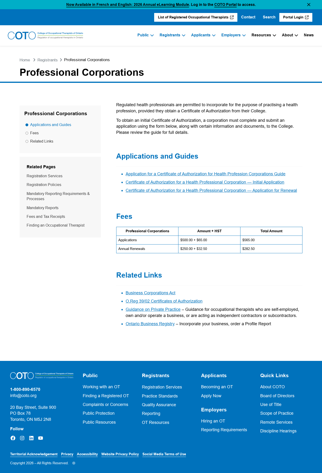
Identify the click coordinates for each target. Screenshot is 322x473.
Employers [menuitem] (231, 35)
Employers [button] (214, 410)
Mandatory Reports (42, 208)
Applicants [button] (214, 375)
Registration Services (44, 176)
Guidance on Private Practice (153, 309)
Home (25, 60)
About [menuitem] (287, 35)
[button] (309, 4)
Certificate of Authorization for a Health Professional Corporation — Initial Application (205, 182)
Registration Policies (44, 184)
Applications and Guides (50, 124)
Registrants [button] (155, 375)
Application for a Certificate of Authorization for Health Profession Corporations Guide (205, 173)
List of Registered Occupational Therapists (193, 18)
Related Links (41, 141)
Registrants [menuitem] (170, 35)
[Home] (45, 36)
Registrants (47, 60)
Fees (34, 133)
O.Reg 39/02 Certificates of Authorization (164, 301)
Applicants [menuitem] (201, 35)
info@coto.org (23, 395)
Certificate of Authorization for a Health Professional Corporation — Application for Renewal (211, 190)
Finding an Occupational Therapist (55, 225)
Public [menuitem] (143, 35)
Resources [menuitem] (261, 35)
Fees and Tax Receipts (46, 216)
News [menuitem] (309, 35)
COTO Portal (225, 4)
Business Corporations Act (150, 292)
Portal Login (297, 18)
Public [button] (90, 375)
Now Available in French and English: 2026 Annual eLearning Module (127, 4)
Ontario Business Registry (150, 323)
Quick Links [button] (274, 375)
